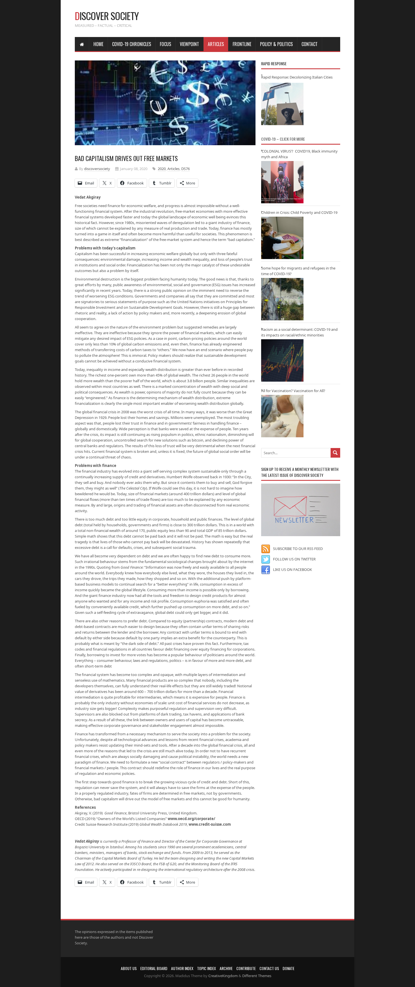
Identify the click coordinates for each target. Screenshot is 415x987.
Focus (165, 44)
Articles (216, 44)
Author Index (182, 968)
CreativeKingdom (223, 975)
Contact (310, 44)
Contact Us (269, 968)
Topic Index (206, 968)
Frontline (242, 44)
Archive (226, 968)
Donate (288, 968)
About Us (129, 968)
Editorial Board (153, 968)
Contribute (246, 968)
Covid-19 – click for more (283, 139)
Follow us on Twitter (294, 559)
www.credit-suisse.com (210, 824)
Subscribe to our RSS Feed (298, 548)
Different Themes (256, 975)
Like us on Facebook (292, 569)
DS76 (185, 168)
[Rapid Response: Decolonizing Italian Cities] (282, 104)
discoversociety (97, 168)
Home (98, 44)
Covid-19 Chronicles (131, 44)
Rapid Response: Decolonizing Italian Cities (297, 77)
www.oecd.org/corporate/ (191, 818)
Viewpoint (189, 44)
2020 (162, 168)
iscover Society (107, 15)
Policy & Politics (276, 44)
